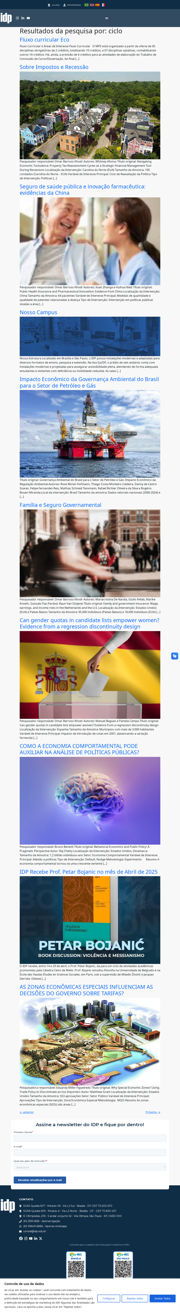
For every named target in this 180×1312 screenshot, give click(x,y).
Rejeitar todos (135, 1298)
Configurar (108, 1298)
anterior (27, 1112)
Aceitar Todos (163, 1298)
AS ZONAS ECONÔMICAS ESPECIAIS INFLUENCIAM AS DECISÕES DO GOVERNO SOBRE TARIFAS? (86, 990)
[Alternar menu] (106, 18)
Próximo (153, 1112)
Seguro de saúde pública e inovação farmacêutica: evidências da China (83, 190)
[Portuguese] (87, 4)
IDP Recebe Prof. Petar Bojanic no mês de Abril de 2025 (89, 871)
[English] (92, 4)
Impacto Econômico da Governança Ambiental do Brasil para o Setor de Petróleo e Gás (89, 382)
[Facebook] (21, 1238)
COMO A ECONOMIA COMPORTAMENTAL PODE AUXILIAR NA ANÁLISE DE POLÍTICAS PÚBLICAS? (79, 749)
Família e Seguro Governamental (60, 504)
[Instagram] (17, 18)
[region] (90, 1295)
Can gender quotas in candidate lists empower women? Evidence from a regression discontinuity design (89, 623)
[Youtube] (28, 18)
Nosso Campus (38, 312)
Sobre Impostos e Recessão (54, 67)
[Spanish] (98, 4)
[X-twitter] (40, 1238)
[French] (103, 4)
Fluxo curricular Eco (44, 39)
